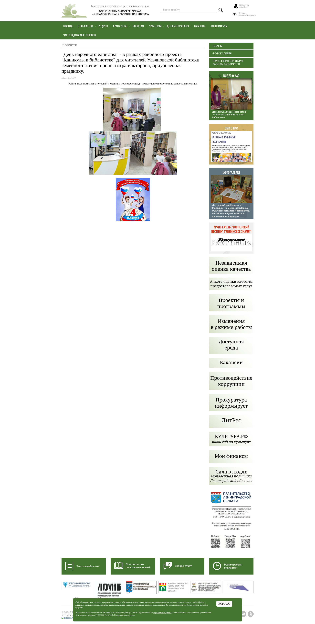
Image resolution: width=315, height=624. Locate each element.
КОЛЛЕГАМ (138, 26)
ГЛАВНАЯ (68, 26)
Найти (221, 10)
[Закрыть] (76, 597)
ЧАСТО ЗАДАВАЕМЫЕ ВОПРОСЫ (79, 35)
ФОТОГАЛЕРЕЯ (222, 53)
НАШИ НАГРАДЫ (218, 26)
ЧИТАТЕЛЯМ (155, 26)
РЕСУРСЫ (103, 26)
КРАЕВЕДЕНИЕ (120, 26)
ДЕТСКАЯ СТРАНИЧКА (178, 26)
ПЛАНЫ (217, 46)
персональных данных (162, 612)
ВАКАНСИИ (199, 26)
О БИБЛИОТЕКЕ (85, 26)
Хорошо (224, 603)
